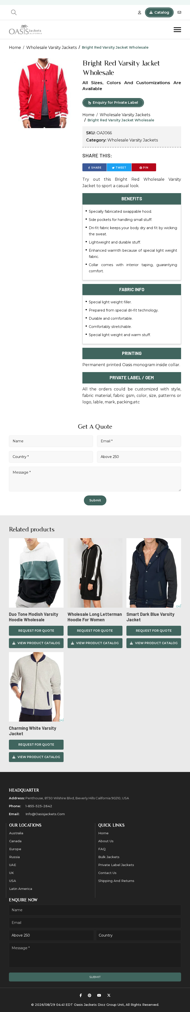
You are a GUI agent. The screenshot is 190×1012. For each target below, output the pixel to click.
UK (11, 873)
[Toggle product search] (14, 12)
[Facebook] (81, 995)
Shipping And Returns (116, 881)
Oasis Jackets (85, 1005)
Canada (15, 841)
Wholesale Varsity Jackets (51, 47)
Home (15, 47)
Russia (14, 857)
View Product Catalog (39, 643)
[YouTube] (99, 995)
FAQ (102, 849)
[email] (179, 12)
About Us (106, 841)
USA (12, 881)
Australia (16, 833)
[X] (109, 995)
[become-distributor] (139, 12)
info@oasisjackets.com (45, 814)
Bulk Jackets (108, 857)
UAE (12, 865)
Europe (15, 849)
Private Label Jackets (116, 865)
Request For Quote (36, 630)
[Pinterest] (89, 995)
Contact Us (107, 873)
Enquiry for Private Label (115, 102)
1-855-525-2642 (38, 806)
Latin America (20, 889)
